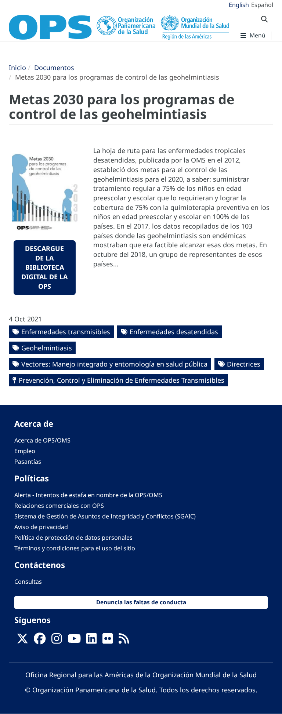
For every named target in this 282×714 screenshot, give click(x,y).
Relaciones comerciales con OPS (59, 506)
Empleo (24, 451)
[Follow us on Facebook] (40, 641)
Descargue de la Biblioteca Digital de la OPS (44, 267)
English (239, 5)
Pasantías (27, 462)
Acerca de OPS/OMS (42, 440)
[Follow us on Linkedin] (91, 641)
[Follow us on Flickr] (107, 641)
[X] (22, 641)
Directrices (243, 364)
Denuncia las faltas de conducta (141, 602)
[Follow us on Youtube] (74, 641)
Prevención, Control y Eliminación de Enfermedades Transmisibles (121, 380)
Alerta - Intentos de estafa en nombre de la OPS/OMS (88, 495)
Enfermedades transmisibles (65, 331)
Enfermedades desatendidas (174, 331)
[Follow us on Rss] (124, 641)
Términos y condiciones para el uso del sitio (74, 548)
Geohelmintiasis (46, 347)
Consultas (28, 582)
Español (262, 5)
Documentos (54, 67)
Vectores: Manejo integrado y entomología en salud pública (114, 364)
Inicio (17, 67)
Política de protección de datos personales (73, 537)
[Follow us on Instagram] (56, 641)
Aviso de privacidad (41, 527)
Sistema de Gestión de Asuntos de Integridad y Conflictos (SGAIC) (105, 516)
